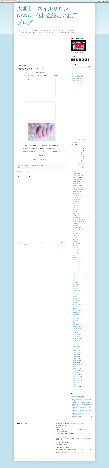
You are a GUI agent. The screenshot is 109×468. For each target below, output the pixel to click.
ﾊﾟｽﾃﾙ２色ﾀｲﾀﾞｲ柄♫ (77, 314)
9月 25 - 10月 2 (77, 172)
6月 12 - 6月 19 (77, 356)
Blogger (62, 457)
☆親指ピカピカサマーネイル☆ (80, 223)
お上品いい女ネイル (77, 300)
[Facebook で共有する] (40, 165)
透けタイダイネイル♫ (78, 281)
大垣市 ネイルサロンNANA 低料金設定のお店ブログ (47, 15)
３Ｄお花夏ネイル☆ (77, 199)
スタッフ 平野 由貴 (77, 80)
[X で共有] (39, 165)
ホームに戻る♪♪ (75, 73)
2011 (73, 144)
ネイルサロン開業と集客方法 (78, 396)
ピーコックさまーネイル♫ (79, 292)
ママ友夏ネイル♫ (77, 201)
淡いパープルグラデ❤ (78, 235)
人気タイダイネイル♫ (78, 332)
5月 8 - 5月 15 (76, 366)
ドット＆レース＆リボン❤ (79, 261)
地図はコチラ (59, 427)
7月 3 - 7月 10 (76, 351)
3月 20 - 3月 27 (77, 380)
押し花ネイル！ (76, 296)
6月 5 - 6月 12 (76, 358)
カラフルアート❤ (77, 233)
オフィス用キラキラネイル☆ (80, 265)
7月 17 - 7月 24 (77, 347)
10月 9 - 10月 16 (77, 168)
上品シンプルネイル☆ (78, 288)
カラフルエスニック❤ (78, 243)
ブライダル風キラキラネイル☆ (80, 195)
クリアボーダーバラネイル (79, 271)
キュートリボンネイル (78, 213)
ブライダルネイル (77, 340)
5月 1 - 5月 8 (76, 368)
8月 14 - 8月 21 (77, 183)
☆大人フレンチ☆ (77, 334)
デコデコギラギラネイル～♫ (79, 279)
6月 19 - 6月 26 (77, 355)
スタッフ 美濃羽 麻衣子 (78, 76)
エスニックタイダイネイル (79, 308)
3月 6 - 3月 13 (76, 384)
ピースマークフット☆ (78, 203)
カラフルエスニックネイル (79, 330)
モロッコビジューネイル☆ (79, 191)
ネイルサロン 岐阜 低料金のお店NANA (81, 402)
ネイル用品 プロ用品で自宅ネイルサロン (81, 413)
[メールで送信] (35, 165)
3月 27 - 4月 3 (76, 378)
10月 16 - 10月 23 (77, 166)
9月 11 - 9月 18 (77, 176)
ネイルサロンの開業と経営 (78, 398)
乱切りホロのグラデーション (80, 277)
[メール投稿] (33, 165)
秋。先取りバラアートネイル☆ (80, 286)
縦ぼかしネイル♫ (77, 306)
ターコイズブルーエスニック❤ (80, 255)
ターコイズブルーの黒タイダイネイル (82, 275)
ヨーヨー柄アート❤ (77, 253)
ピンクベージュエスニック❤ (79, 231)
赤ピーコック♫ (76, 269)
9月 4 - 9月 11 (76, 177)
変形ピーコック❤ (77, 241)
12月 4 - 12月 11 (77, 152)
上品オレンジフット (77, 211)
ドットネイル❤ (76, 249)
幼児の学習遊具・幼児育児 (78, 415)
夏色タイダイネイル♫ (78, 257)
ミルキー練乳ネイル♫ (78, 263)
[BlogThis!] (37, 165)
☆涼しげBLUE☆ (77, 227)
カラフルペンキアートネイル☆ (80, 322)
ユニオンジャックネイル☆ (79, 298)
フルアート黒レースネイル (79, 328)
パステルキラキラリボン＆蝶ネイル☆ (82, 217)
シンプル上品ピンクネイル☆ (80, 267)
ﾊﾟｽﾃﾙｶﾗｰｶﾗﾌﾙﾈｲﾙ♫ (77, 283)
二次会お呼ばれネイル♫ (78, 284)
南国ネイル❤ (76, 247)
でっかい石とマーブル (78, 304)
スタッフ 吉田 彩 (76, 78)
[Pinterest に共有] (42, 165)
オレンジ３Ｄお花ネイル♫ (79, 207)
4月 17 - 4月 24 (77, 372)
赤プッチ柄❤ (76, 245)
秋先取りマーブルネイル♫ (79, 193)
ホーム (41, 242)
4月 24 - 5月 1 (76, 370)
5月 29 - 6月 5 (76, 360)
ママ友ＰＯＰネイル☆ (78, 197)
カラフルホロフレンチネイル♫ (80, 290)
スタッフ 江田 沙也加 (77, 82)
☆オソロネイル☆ (77, 225)
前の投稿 (63, 242)
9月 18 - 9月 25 (77, 173)
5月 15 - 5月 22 (77, 364)
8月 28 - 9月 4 (76, 180)
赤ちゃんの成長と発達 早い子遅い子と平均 (82, 416)
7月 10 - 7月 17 (77, 349)
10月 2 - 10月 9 (77, 170)
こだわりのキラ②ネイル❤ (79, 239)
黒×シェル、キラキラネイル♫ (80, 221)
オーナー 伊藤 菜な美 (77, 75)
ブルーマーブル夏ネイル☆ (79, 205)
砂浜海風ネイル (76, 302)
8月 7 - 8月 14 (76, 185)
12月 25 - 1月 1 (77, 146)
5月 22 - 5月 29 (77, 362)
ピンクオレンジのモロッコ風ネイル (81, 338)
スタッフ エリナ (24, 167)
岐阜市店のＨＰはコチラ (61, 425)
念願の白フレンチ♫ (77, 312)
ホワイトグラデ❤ (77, 251)
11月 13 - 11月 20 (77, 158)
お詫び (74, 273)
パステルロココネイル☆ (78, 320)
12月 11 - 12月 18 (77, 150)
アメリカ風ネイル (77, 336)
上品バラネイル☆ (77, 215)
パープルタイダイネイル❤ (79, 237)
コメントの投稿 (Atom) (25, 244)
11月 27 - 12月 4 (77, 154)
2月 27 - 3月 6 (76, 386)
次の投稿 (19, 242)
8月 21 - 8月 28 (77, 181)
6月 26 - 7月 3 (76, 353)
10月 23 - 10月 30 (77, 164)
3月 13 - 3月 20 (77, 382)
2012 (73, 142)
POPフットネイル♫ (77, 316)
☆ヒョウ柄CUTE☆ (77, 324)
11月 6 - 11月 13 (77, 160)
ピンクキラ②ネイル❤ (78, 259)
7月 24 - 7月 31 (77, 345)
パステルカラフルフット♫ (79, 318)
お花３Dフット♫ (77, 310)
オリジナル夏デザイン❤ (78, 209)
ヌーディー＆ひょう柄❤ (78, 229)
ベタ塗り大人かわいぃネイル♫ (80, 326)
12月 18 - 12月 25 (77, 148)
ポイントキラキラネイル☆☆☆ (80, 187)
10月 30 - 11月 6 (77, 162)
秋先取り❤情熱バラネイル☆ (79, 219)
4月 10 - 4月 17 (77, 374)
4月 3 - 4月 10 (76, 376)
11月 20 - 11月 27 (77, 156)
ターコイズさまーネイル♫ (79, 294)
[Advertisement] (31, 50)
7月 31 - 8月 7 (76, 343)
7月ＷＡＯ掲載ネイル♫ (78, 189)
